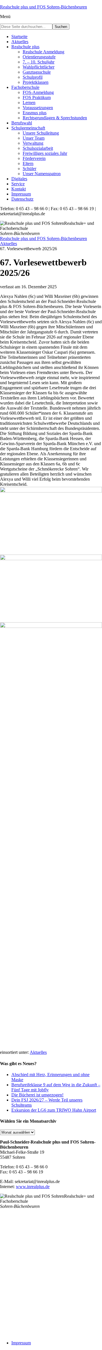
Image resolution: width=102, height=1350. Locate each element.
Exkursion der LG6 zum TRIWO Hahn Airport (53, 1110)
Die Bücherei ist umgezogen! (37, 1094)
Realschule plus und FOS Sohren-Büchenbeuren (43, 7)
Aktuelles (38, 1052)
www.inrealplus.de (33, 1186)
